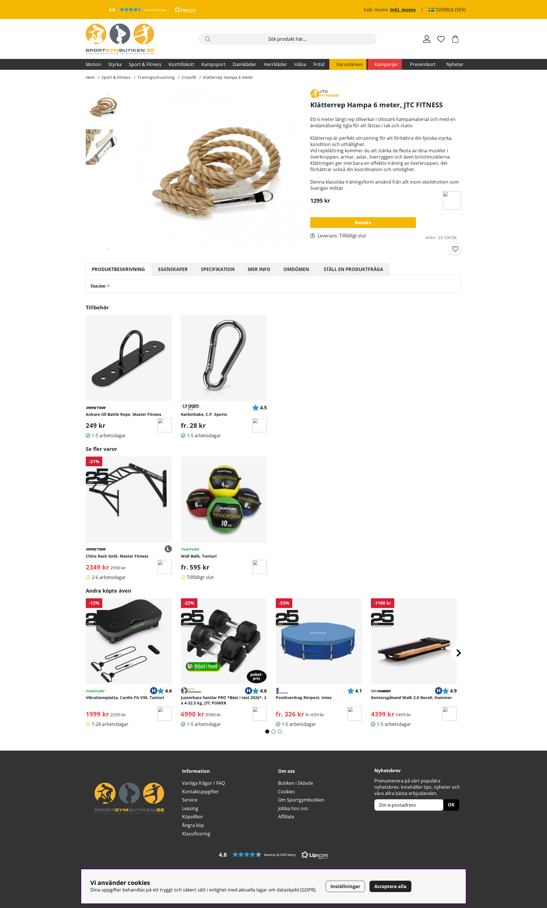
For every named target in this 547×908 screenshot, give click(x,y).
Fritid (318, 64)
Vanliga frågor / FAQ (203, 783)
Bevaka (363, 222)
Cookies (286, 791)
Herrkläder (275, 64)
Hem (90, 77)
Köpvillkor (192, 816)
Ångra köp (193, 825)
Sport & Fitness (145, 64)
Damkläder (244, 64)
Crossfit (189, 77)
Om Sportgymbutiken (301, 800)
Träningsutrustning (156, 77)
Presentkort (423, 64)
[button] (152, 10)
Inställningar (345, 886)
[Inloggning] (427, 39)
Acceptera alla (390, 886)
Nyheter (455, 64)
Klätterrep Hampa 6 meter (228, 77)
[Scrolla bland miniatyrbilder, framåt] (109, 248)
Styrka (115, 64)
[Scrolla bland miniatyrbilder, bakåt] (109, 94)
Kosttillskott (181, 64)
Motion (93, 64)
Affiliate (286, 816)
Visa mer (98, 285)
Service (189, 800)
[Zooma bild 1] (218, 171)
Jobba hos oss (293, 808)
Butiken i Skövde (295, 783)
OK (451, 805)
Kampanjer (386, 64)
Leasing (190, 808)
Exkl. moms (376, 10)
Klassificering (196, 834)
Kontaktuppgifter (200, 791)
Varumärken (349, 64)
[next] (459, 653)
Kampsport (213, 64)
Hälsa (300, 64)
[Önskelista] (441, 39)
